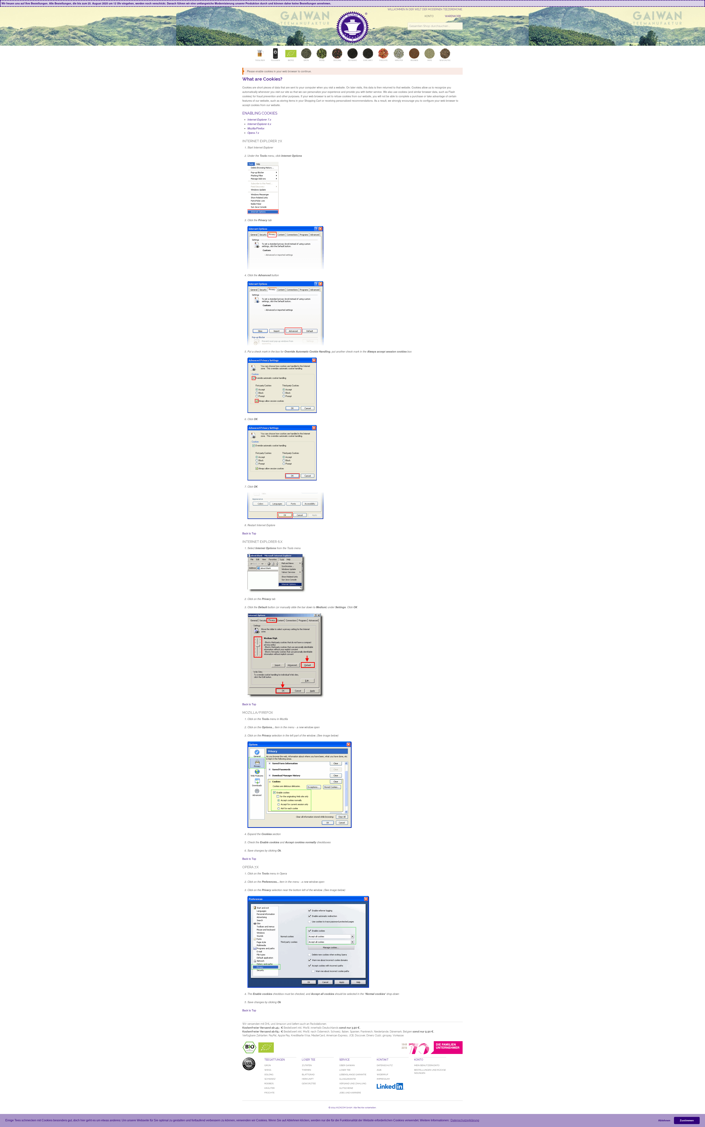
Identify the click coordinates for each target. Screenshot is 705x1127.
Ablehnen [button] (664, 1120)
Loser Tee (344, 1070)
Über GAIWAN (347, 1065)
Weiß (267, 1070)
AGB (379, 1070)
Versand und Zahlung (352, 1083)
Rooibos (269, 1083)
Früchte (269, 1092)
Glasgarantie (347, 1079)
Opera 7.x (253, 133)
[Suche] (459, 26)
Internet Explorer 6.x (259, 124)
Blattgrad (308, 1074)
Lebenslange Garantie (352, 1074)
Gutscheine (346, 1088)
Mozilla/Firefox (255, 128)
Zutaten (307, 1065)
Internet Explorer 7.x (259, 119)
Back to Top (249, 533)
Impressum (383, 1079)
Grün (267, 1065)
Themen (306, 1070)
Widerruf (382, 1074)
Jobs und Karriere (350, 1092)
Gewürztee (309, 1083)
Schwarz (270, 1079)
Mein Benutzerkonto (426, 1065)
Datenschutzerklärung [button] (465, 1120)
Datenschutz (385, 1065)
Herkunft (308, 1079)
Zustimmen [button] (687, 1120)
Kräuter (269, 1088)
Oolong (268, 1074)
